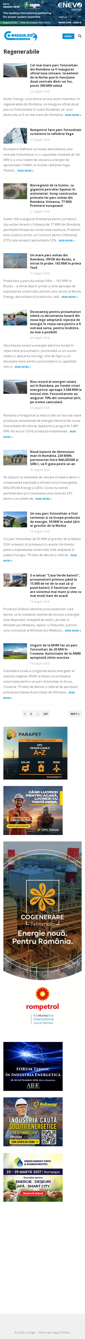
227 (45, 714)
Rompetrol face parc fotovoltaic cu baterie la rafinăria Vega (55, 132)
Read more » (73, 115)
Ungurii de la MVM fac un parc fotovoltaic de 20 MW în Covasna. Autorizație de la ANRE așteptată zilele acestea (55, 651)
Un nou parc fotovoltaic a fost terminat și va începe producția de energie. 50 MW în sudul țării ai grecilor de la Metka (55, 519)
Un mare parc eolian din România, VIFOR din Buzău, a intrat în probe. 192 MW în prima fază (55, 261)
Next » (75, 714)
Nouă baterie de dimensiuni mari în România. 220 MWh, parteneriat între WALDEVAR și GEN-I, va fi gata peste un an (54, 458)
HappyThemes (61, 1332)
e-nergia (30, 1332)
